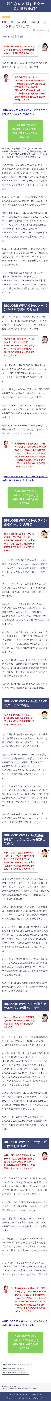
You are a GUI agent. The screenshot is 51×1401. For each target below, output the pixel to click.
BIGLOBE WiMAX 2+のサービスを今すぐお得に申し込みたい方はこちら (25, 131)
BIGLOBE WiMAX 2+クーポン (14, 1368)
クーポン (6, 17)
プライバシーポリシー (20, 1394)
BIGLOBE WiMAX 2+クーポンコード (16, 1372)
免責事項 (35, 1394)
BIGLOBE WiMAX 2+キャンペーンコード (17, 1364)
